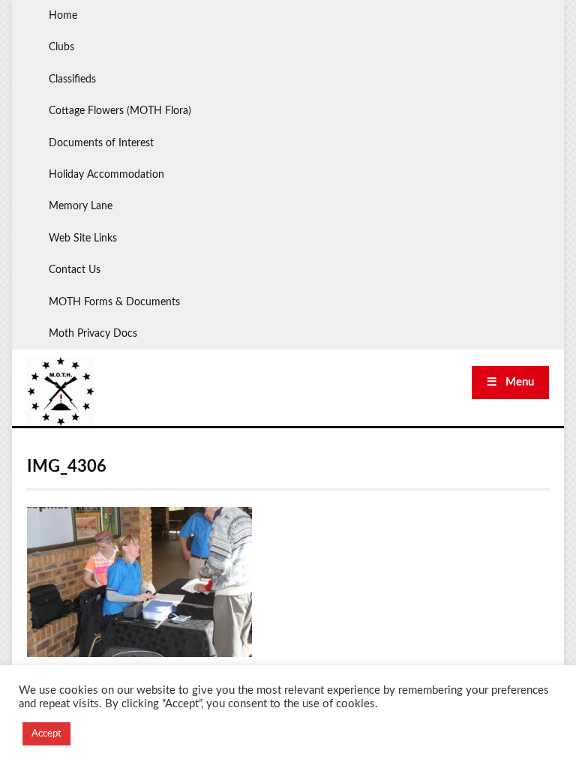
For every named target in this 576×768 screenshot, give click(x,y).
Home (63, 15)
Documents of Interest (101, 143)
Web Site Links (83, 238)
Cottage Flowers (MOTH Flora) (120, 111)
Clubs (61, 47)
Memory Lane (80, 206)
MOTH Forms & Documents (114, 302)
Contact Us (74, 270)
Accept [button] (47, 734)
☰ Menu (510, 382)
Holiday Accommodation (106, 175)
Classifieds (72, 79)
